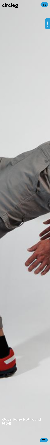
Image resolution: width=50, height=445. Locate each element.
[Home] (10, 5)
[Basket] (44, 4)
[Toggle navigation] (44, 440)
